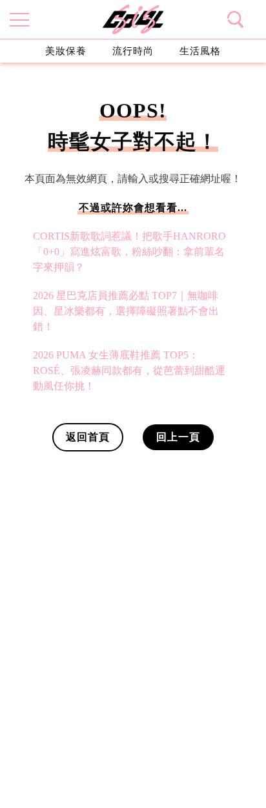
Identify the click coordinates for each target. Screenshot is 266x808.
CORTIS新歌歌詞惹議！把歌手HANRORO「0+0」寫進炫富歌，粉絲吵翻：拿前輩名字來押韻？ (129, 252)
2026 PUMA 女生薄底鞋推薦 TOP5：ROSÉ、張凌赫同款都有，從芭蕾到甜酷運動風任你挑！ (129, 370)
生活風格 (200, 50)
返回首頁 (88, 436)
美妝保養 (66, 50)
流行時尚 (133, 50)
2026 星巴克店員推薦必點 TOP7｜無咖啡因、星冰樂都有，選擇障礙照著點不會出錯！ (126, 311)
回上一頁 (178, 436)
